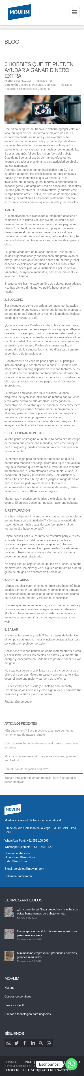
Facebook (25, 1043)
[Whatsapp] (71, 1064)
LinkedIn (33, 1043)
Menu (74, 12)
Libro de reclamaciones (55, 1070)
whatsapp (49, 1043)
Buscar (41, 1043)
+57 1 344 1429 (42, 847)
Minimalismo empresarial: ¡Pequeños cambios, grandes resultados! (47, 955)
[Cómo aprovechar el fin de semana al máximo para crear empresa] (9, 934)
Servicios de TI (14, 1005)
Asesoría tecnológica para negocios (27, 1014)
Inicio (28, 1062)
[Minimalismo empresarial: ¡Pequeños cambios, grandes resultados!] (9, 956)
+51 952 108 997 (37, 840)
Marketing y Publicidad (58, 84)
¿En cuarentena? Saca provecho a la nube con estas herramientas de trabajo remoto (47, 911)
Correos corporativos (17, 996)
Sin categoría (41, 88)
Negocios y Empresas (18, 88)
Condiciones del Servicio (21, 1070)
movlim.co (25, 876)
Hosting (9, 987)
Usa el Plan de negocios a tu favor (26, 769)
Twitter (17, 1043)
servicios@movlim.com (29, 868)
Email (9, 1043)
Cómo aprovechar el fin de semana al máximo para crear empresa (47, 933)
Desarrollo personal (31, 84)
